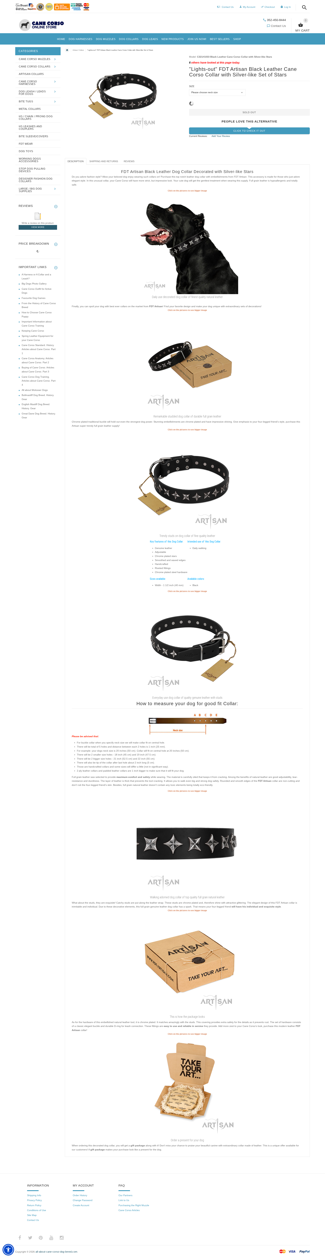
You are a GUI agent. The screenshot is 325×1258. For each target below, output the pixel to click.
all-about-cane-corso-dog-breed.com (57, 1251)
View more (38, 227)
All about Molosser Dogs (35, 390)
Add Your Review (221, 136)
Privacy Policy (34, 1200)
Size (191, 86)
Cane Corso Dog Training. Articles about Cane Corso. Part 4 (39, 380)
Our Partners (125, 1195)
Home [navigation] (67, 50)
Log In (287, 7)
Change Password (82, 1200)
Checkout (270, 7)
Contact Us (278, 26)
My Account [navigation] (249, 7)
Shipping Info (34, 1195)
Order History (80, 1195)
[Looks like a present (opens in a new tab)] (187, 1086)
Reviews (129, 161)
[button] (303, 8)
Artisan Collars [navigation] (78, 50)
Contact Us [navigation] (228, 7)
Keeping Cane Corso (33, 330)
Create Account (81, 1205)
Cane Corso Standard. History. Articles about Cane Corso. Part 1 (39, 349)
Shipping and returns (103, 161)
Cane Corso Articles (129, 1210)
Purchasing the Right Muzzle (133, 1205)
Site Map (32, 1215)
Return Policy (34, 1205)
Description (76, 161)
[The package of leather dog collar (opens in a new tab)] (187, 963)
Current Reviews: (198, 136)
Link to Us (123, 1200)
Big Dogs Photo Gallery (34, 283)
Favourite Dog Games (33, 298)
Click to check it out (249, 130)
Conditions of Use (36, 1210)
